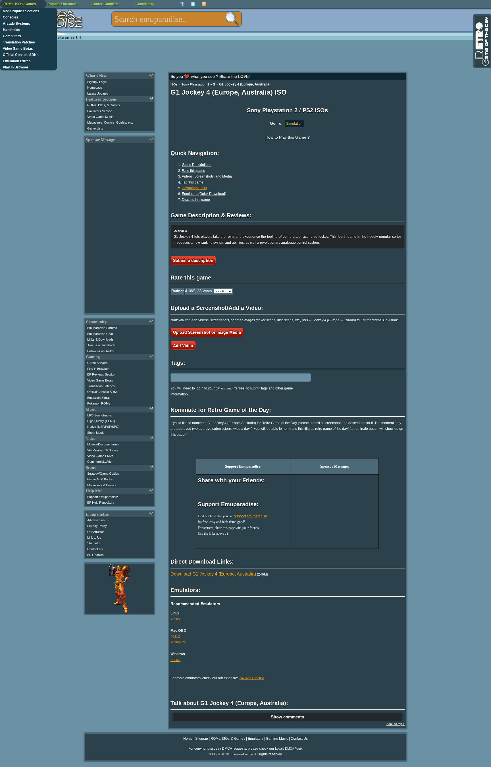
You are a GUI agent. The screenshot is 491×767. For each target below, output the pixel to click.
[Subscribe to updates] (203, 4)
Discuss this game (196, 200)
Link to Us (94, 537)
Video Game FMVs (100, 456)
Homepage (94, 87)
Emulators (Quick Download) (204, 194)
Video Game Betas (18, 49)
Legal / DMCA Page (288, 748)
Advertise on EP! (98, 520)
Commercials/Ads (99, 461)
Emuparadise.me (241, 754)
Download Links (194, 188)
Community (145, 4)
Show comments (287, 716)
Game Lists (95, 128)
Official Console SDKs (21, 55)
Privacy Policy (97, 526)
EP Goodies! (96, 555)
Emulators (255, 739)
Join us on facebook (101, 345)
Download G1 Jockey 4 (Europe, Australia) (213, 574)
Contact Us (95, 549)
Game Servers (97, 362)
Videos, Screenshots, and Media (207, 176)
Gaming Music (277, 739)
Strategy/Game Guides (103, 473)
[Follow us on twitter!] (192, 4)
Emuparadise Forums (102, 328)
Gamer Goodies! (104, 4)
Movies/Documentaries (103, 444)
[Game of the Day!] (481, 41)
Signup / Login (97, 82)
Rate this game (193, 171)
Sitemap (201, 739)
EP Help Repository (100, 502)
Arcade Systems (16, 24)
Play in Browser (15, 67)
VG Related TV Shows (102, 450)
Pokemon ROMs (98, 403)
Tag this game (192, 182)
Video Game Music (100, 116)
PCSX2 (175, 619)
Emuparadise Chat (100, 333)
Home (188, 739)
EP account (224, 388)
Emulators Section (99, 111)
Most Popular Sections (21, 11)
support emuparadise (250, 516)
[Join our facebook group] (181, 4)
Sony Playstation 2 (195, 84)
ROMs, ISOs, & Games (103, 105)
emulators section (252, 678)
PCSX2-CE (178, 642)
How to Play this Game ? (287, 137)
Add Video (183, 345)
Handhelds (11, 30)
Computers (12, 36)
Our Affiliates (96, 531)
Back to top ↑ (395, 724)
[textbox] (176, 19)
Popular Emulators (62, 4)
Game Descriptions (196, 165)
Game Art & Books (100, 479)
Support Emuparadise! (102, 497)
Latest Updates (97, 93)
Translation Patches (19, 42)
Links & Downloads (100, 339)
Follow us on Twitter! (101, 351)
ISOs (174, 84)
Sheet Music (95, 432)
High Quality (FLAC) (101, 421)
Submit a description (193, 260)
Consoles (10, 17)
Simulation (294, 124)
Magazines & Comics (101, 485)
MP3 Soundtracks (99, 415)
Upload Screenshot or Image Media (207, 332)
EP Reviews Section (101, 374)
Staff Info (93, 543)
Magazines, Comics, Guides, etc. (110, 122)
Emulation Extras (17, 61)
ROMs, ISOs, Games (19, 4)
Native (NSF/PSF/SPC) (103, 426)
